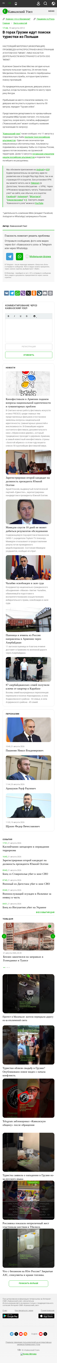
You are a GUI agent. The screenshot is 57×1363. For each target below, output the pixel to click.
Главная (6, 23)
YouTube (39, 203)
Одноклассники (15, 200)
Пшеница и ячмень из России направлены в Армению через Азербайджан (23, 638)
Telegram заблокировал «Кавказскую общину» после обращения (24, 1123)
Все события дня (45, 912)
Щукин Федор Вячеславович (23, 826)
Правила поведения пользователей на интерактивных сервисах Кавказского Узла (28, 1343)
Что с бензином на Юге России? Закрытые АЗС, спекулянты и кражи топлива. (28, 1273)
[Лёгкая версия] (16, 3)
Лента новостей (20, 23)
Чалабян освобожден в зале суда (25, 583)
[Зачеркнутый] (27, 316)
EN (10, 3)
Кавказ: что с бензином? (17, 19)
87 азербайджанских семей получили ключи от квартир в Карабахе (27, 686)
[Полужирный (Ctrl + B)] (8, 316)
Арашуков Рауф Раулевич (21, 788)
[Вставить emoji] (34, 316)
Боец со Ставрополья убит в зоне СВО (25, 874)
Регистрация (29, 346)
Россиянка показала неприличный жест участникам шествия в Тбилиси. (26, 1225)
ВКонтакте (35, 196)
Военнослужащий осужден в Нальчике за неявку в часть (27, 895)
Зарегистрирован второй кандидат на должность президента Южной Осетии (28, 481)
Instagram (22, 196)
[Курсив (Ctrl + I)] (14, 316)
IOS (47, 169)
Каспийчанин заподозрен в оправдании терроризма (26, 848)
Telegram (35, 183)
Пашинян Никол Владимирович (24, 750)
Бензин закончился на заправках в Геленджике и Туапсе (23, 958)
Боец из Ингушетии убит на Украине (24, 907)
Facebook (11, 196)
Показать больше (28, 1283)
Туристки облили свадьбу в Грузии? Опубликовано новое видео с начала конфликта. (24, 1071)
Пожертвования (47, 1310)
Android (40, 169)
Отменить (28, 355)
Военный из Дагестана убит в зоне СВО (26, 883)
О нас (5, 1310)
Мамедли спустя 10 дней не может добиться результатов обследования (27, 529)
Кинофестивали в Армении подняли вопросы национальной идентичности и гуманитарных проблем (28, 402)
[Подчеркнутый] (20, 316)
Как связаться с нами (24, 1310)
